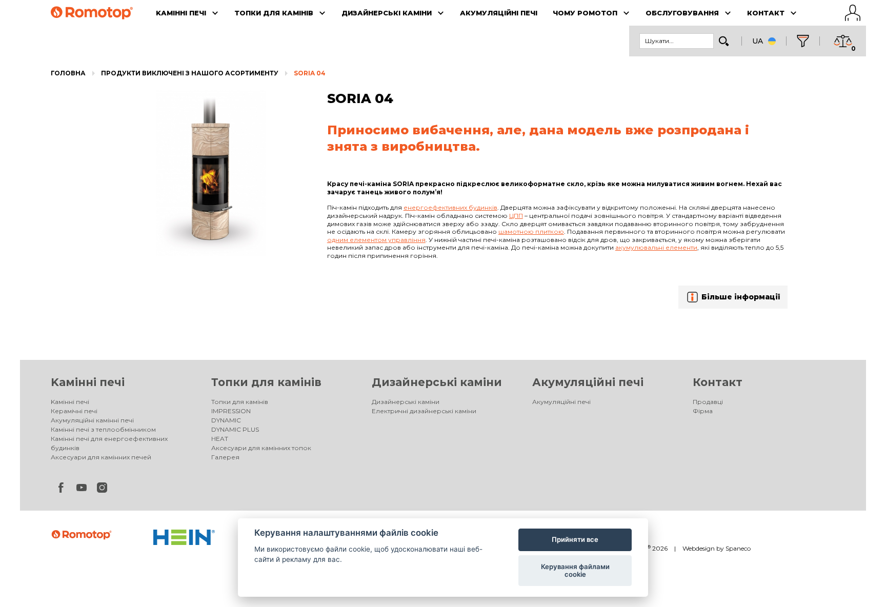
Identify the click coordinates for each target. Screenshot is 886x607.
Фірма (703, 411)
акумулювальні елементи (656, 247)
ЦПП (516, 215)
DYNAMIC (226, 420)
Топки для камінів (266, 382)
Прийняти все (575, 539)
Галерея (225, 457)
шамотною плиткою (531, 231)
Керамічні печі (74, 411)
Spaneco (738, 548)
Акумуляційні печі (587, 382)
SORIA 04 (310, 73)
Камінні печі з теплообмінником (103, 429)
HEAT (219, 438)
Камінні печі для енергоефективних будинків (109, 443)
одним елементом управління (376, 240)
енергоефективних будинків (450, 207)
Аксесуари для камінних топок (261, 448)
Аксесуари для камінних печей (101, 457)
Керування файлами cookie (575, 570)
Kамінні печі (88, 382)
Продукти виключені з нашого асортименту (189, 73)
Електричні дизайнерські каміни (424, 411)
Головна (68, 73)
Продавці (708, 402)
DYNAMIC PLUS (235, 429)
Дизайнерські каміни (437, 382)
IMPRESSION (231, 411)
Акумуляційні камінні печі (92, 420)
